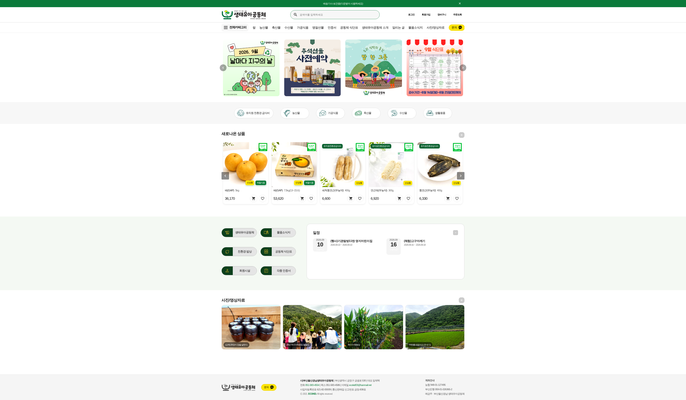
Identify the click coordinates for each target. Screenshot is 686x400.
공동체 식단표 (349, 27)
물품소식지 (415, 27)
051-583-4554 (312, 385)
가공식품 (302, 27)
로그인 (411, 14)
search (295, 15)
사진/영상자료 (435, 27)
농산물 (263, 27)
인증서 (332, 27)
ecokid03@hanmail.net (360, 385)
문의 (454, 27)
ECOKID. (312, 394)
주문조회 (457, 14)
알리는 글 (398, 27)
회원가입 (426, 14)
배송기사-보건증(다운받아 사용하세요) (343, 3)
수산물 (288, 27)
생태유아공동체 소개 (375, 27)
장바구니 (442, 14)
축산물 (276, 27)
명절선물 (318, 27)
